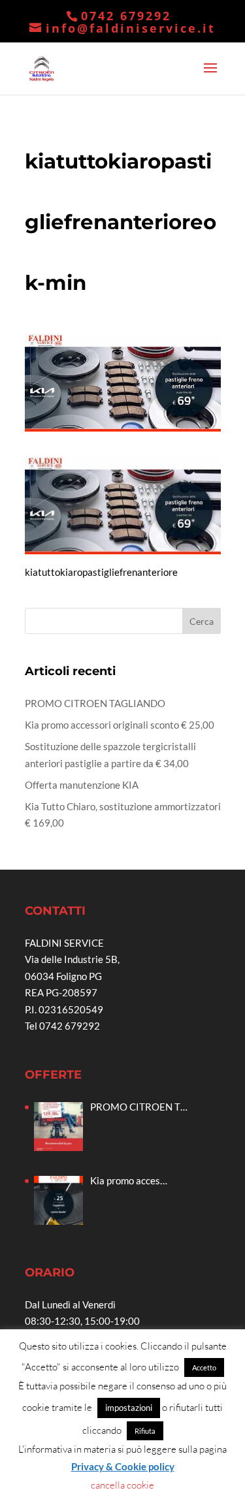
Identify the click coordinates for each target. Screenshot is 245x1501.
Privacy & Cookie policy (122, 1466)
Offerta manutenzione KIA (82, 785)
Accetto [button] (204, 1367)
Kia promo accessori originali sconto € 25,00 (119, 725)
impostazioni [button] (128, 1407)
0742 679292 (126, 16)
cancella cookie (122, 1485)
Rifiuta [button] (145, 1431)
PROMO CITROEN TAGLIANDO (95, 703)
